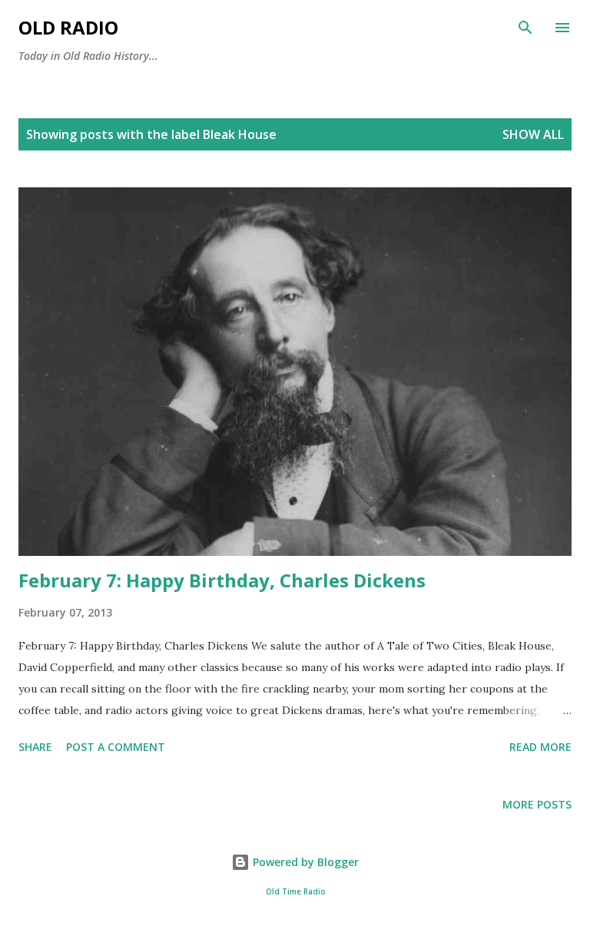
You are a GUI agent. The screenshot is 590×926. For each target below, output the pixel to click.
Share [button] (35, 746)
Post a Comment (115, 746)
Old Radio (68, 27)
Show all (533, 134)
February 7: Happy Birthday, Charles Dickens (222, 580)
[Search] (525, 27)
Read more (540, 746)
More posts (537, 804)
